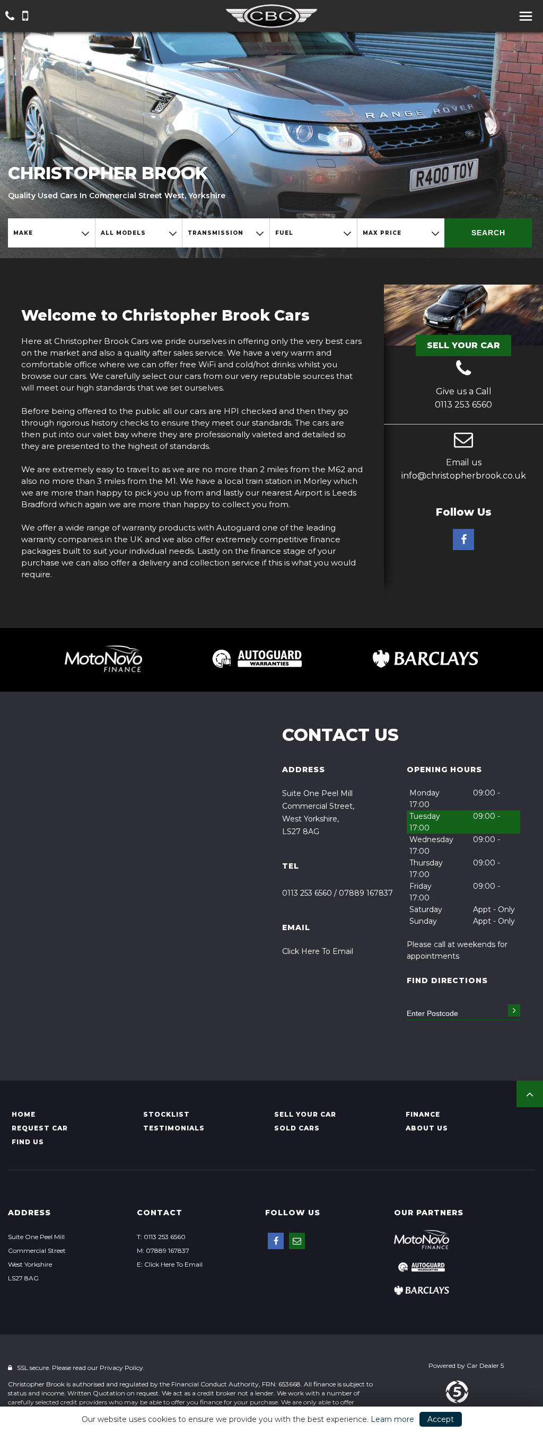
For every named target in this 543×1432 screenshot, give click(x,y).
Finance (423, 1114)
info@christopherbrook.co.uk (463, 476)
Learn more (392, 1419)
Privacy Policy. (122, 1368)
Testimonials (174, 1128)
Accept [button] (440, 1419)
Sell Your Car (463, 345)
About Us (427, 1128)
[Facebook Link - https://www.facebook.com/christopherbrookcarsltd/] (463, 539)
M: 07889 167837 (163, 1250)
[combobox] (51, 232)
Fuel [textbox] (284, 232)
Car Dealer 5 (485, 1365)
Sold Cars (297, 1128)
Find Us (28, 1142)
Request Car (40, 1128)
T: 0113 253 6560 (161, 1237)
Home (24, 1114)
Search (488, 232)
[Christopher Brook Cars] (271, 16)
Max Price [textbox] (382, 232)
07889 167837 (366, 893)
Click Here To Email (317, 951)
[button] (529, 1094)
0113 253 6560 (463, 405)
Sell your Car (305, 1114)
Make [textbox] (23, 232)
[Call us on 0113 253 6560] (463, 370)
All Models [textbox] (123, 232)
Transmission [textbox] (215, 232)
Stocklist (166, 1114)
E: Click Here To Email (170, 1264)
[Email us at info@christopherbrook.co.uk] (463, 441)
